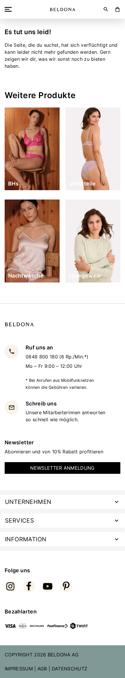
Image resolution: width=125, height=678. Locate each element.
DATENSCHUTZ (70, 669)
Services (19, 520)
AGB (42, 669)
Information (25, 539)
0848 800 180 (42, 357)
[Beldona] (63, 9)
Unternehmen (28, 501)
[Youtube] (47, 586)
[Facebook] (29, 586)
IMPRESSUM (19, 669)
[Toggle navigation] (9, 9)
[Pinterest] (66, 586)
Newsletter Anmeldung (62, 468)
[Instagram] (10, 586)
